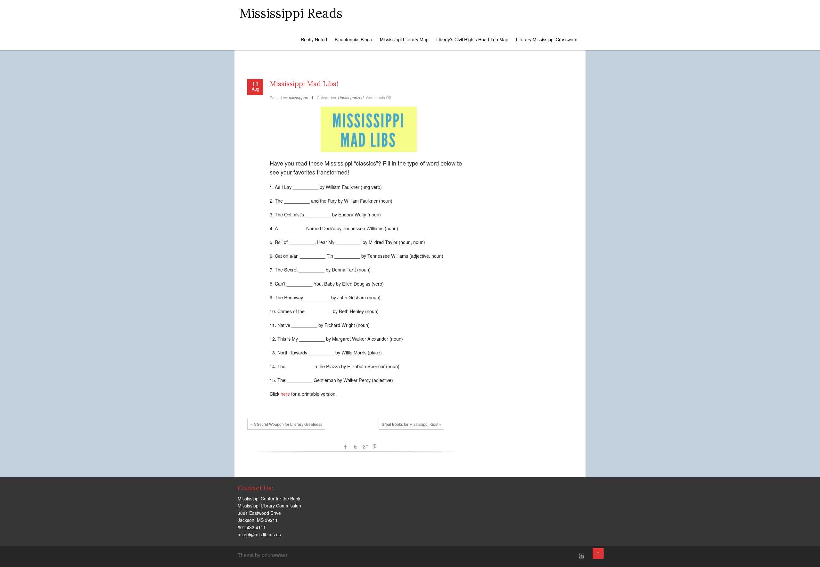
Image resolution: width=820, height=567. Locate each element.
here (285, 393)
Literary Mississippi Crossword (547, 39)
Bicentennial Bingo (353, 39)
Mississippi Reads (290, 13)
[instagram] (581, 556)
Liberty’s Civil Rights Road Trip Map (472, 39)
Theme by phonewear (262, 555)
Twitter (355, 446)
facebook (345, 446)
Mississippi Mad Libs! (304, 83)
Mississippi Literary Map (404, 39)
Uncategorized (351, 97)
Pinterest (374, 446)
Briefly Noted (314, 39)
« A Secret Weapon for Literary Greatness (286, 424)
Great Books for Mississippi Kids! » (411, 424)
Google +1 (365, 446)
